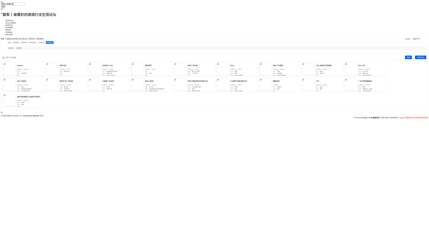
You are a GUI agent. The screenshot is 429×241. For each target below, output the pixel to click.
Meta (232, 65)
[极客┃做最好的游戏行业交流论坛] (28, 14)
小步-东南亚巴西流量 (323, 65)
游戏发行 (24, 42)
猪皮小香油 (149, 81)
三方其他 (41, 42)
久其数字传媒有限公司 (238, 81)
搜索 (3, 6)
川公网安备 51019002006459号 (415, 118)
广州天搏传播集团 (365, 81)
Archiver (357, 118)
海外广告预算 (278, 65)
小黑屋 (369, 118)
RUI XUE (361, 65)
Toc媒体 (11, 48)
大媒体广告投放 (108, 81)
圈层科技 (276, 81)
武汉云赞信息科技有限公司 (198, 81)
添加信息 (420, 57)
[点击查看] (10, 69)
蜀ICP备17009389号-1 (391, 118)
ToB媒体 (19, 48)
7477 (317, 81)
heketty (20, 65)
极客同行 (376, 118)
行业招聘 (9, 28)
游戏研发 (16, 42)
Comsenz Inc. (17, 116)
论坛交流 (10, 23)
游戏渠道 (32, 42)
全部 (9, 42)
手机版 (364, 118)
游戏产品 (9, 25)
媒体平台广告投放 (66, 81)
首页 (9, 21)
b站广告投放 (21, 81)
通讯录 (8, 30)
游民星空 (148, 65)
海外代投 (63, 65)
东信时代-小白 (107, 65)
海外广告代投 (193, 65)
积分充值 (9, 35)
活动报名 (9, 32)
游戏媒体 (49, 42)
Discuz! (36, 116)
